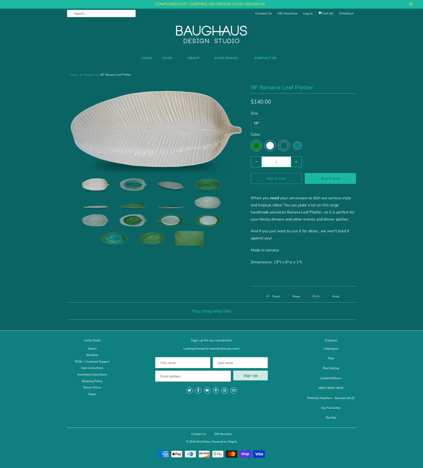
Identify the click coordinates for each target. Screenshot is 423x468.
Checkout (346, 13)
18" (256, 123)
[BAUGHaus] (211, 36)
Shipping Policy (92, 381)
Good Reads (227, 58)
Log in (307, 13)
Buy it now (330, 178)
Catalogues (330, 349)
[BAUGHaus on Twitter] (189, 390)
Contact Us (263, 13)
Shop (168, 58)
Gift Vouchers (287, 13)
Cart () (327, 13)
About (194, 58)
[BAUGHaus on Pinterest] (216, 390)
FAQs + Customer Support (92, 361)
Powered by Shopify (224, 442)
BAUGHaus (204, 442)
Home (146, 58)
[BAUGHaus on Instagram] (225, 390)
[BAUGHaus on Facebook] (198, 390)
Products (89, 75)
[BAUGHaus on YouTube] (207, 390)
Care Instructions (92, 368)
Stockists (92, 355)
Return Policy (92, 387)
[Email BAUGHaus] (233, 390)
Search (92, 349)
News (92, 394)
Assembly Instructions (92, 374)
